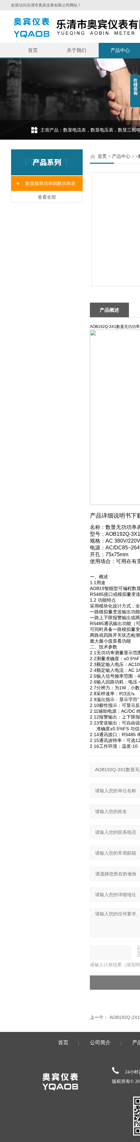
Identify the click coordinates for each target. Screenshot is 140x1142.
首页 (33, 50)
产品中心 (121, 156)
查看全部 (47, 197)
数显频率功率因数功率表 (50, 183)
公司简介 (100, 1042)
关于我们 (76, 50)
